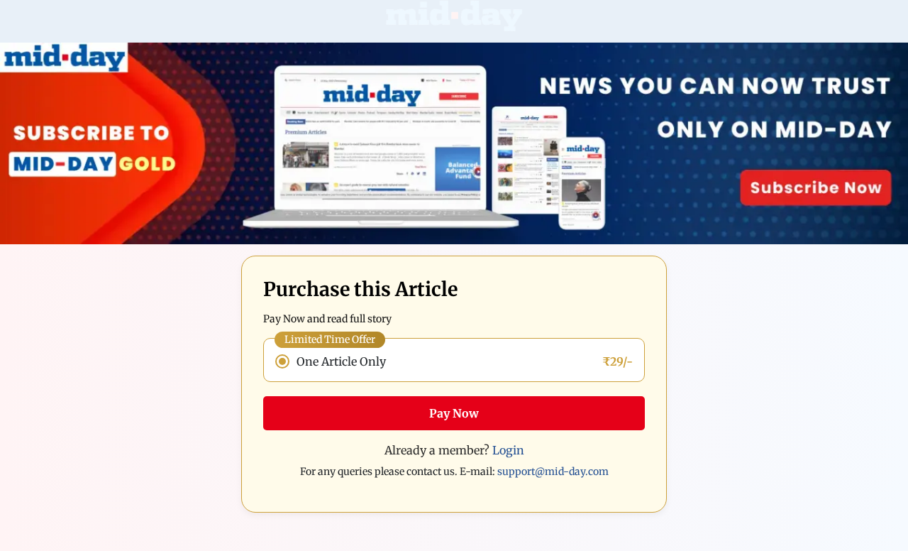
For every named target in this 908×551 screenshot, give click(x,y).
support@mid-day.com (553, 471)
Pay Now (454, 413)
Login (508, 450)
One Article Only (341, 361)
